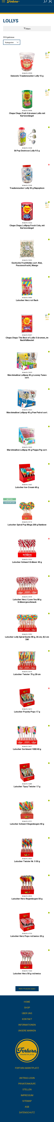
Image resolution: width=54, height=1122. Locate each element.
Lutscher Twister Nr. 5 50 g (27, 861)
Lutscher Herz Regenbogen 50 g (27, 899)
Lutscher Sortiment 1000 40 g (27, 749)
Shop (27, 1007)
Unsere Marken (27, 1030)
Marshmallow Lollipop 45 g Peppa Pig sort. (27, 450)
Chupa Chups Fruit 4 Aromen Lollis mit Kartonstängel (27, 114)
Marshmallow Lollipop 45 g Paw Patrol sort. (27, 412)
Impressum (27, 1095)
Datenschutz (27, 1112)
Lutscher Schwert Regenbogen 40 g (27, 824)
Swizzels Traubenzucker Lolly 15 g (27, 76)
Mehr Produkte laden (27, 989)
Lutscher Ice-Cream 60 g (27, 487)
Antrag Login (27, 1078)
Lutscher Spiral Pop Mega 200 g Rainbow (27, 525)
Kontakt (27, 1019)
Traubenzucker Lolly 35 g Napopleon (27, 188)
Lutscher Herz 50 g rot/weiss (27, 973)
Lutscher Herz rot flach (27, 300)
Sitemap (27, 1101)
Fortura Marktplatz (27, 1068)
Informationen (27, 1024)
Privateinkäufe (27, 1083)
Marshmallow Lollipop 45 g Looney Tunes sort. (27, 376)
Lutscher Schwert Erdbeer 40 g (27, 562)
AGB (27, 1106)
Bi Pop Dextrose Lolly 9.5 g (27, 150)
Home (27, 1001)
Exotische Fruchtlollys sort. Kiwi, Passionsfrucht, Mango (27, 264)
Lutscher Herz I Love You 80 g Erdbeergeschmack (27, 600)
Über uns (27, 1013)
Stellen (27, 1089)
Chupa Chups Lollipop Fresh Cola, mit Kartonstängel (27, 226)
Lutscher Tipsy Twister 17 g (27, 786)
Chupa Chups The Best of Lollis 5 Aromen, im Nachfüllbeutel (27, 339)
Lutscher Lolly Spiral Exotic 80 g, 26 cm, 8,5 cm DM (27, 638)
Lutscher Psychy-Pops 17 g (27, 712)
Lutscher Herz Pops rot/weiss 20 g (27, 936)
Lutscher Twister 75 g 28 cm (27, 674)
